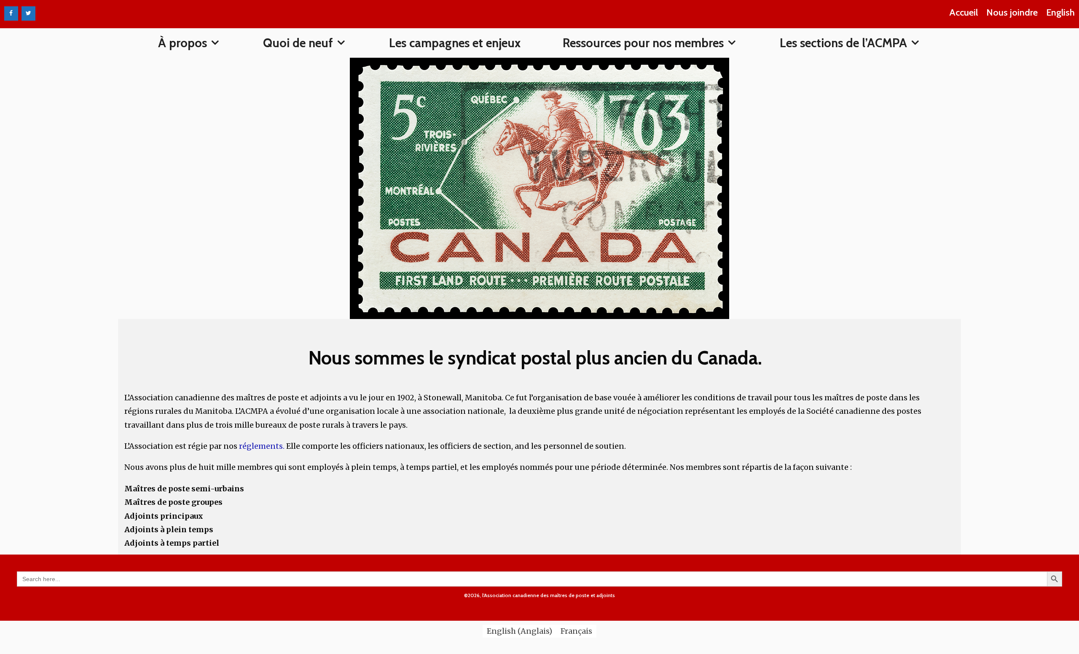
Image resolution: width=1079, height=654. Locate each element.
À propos (182, 42)
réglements (261, 446)
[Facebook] (11, 13)
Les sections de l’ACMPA (843, 42)
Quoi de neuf (298, 42)
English (1060, 12)
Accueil (963, 12)
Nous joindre (1012, 12)
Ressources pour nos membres (643, 42)
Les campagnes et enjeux (455, 42)
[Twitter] (28, 13)
